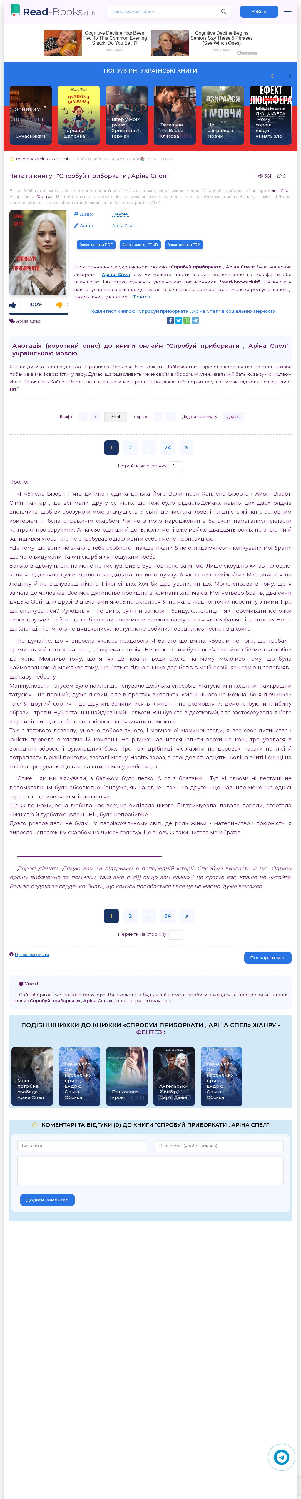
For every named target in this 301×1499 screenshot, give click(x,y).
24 (167, 447)
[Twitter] (178, 320)
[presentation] (274, 75)
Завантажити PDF (96, 245)
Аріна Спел (279, 190)
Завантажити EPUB (140, 245)
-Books (59, 12)
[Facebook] (170, 320)
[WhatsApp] (186, 320)
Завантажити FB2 (184, 245)
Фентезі (45, 196)
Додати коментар (47, 1200)
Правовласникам (32, 954)
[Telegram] (195, 320)
